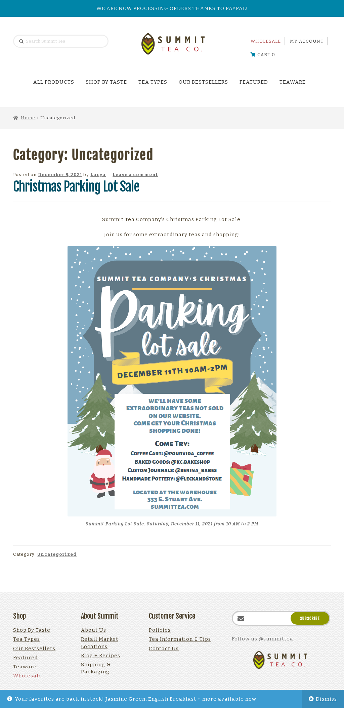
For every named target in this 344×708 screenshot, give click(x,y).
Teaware (293, 82)
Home (28, 117)
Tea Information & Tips (180, 639)
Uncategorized (57, 554)
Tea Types (152, 82)
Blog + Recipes (100, 656)
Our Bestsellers (203, 82)
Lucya (98, 174)
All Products (53, 82)
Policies (160, 630)
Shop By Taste (106, 82)
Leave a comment (135, 174)
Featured (254, 82)
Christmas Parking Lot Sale (76, 186)
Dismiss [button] (326, 699)
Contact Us (164, 648)
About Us (93, 630)
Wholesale (266, 41)
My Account (307, 41)
